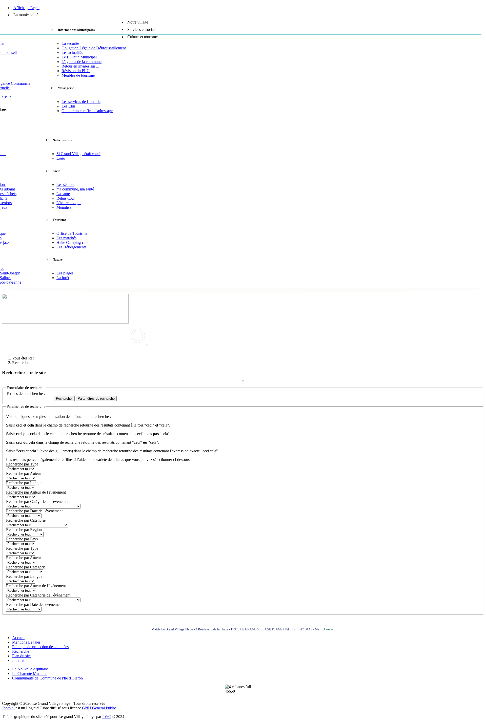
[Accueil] (241, 2)
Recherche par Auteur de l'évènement (36, 492)
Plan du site (21, 656)
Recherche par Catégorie (26, 520)
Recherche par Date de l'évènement (34, 511)
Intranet (18, 660)
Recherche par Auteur (23, 473)
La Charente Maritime (29, 673)
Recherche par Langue (24, 483)
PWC (106, 716)
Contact (329, 629)
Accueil (18, 637)
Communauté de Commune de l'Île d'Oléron (47, 678)
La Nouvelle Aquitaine (30, 669)
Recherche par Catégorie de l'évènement (38, 501)
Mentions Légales (26, 642)
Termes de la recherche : (25, 393)
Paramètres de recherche (96, 398)
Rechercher (64, 398)
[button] (246, 16)
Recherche (20, 651)
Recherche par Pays (22, 539)
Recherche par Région (24, 529)
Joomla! (8, 708)
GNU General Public (99, 708)
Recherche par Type (22, 464)
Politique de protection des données (40, 647)
